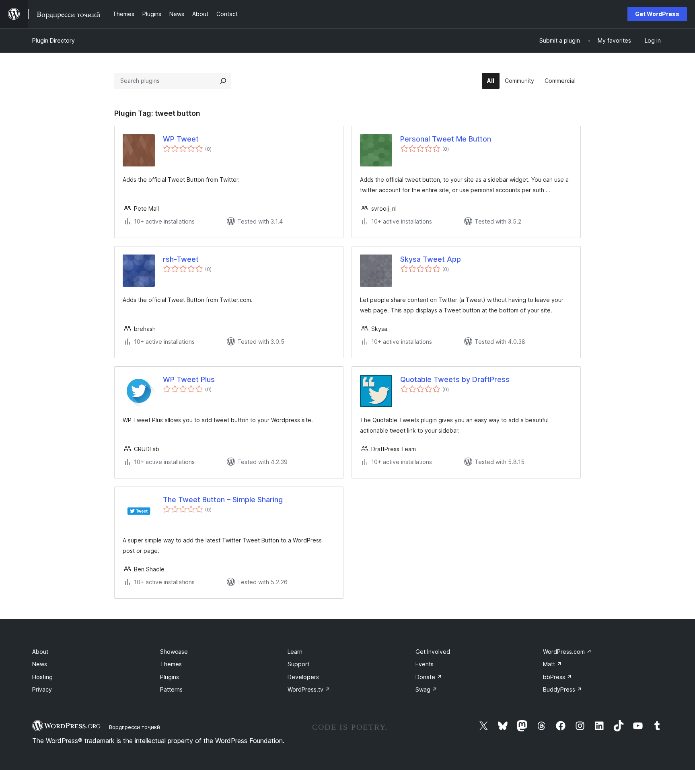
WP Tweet (181, 139)
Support (298, 664)
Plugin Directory (53, 40)
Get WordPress (657, 13)
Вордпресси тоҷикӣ (134, 727)
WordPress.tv (309, 689)
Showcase (174, 651)
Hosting (42, 676)
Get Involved (432, 651)
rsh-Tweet (181, 259)
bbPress (557, 676)
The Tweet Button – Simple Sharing (223, 499)
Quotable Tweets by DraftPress (455, 379)
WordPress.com (567, 651)
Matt (552, 664)
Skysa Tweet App (430, 259)
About (40, 651)
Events (424, 664)
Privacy (42, 689)
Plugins (169, 676)
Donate (428, 676)
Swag (426, 689)
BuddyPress (562, 689)
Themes (171, 664)
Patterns (171, 689)
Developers (303, 676)
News (39, 664)
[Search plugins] (223, 81)
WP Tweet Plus (189, 379)
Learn (295, 651)
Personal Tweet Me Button (445, 139)
